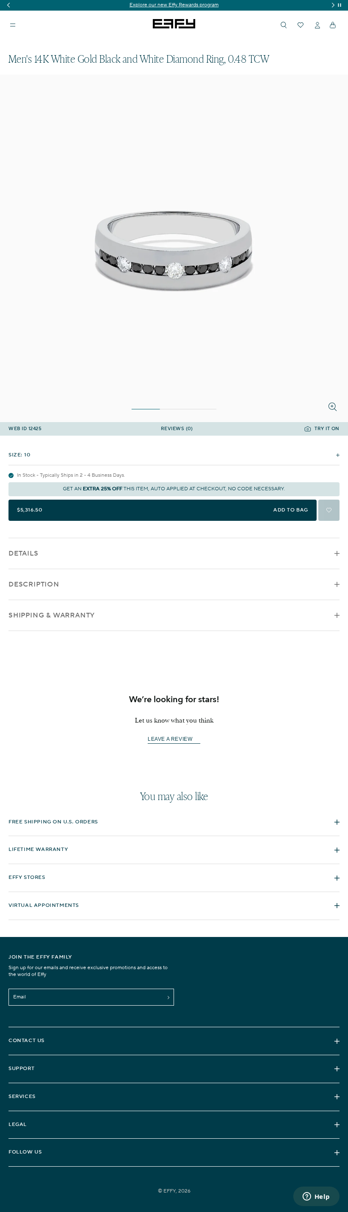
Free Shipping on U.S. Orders (53, 822)
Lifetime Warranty (38, 849)
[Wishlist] (300, 25)
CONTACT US (26, 1040)
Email (19, 997)
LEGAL (17, 1124)
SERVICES (22, 1096)
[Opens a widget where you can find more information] (316, 1197)
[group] (174, 5)
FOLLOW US (25, 1152)
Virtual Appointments (43, 905)
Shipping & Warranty (51, 615)
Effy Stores (26, 877)
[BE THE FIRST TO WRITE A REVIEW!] (174, 754)
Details (23, 553)
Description (33, 584)
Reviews (177, 429)
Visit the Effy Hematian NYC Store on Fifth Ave (174, 5)
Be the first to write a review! (174, 739)
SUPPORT (21, 1068)
